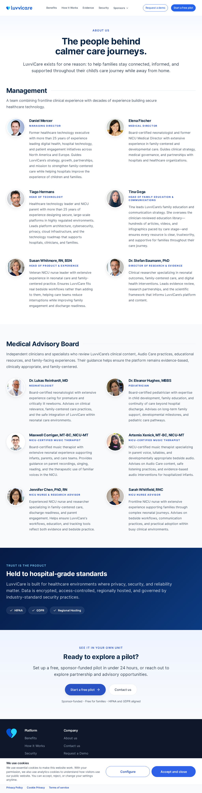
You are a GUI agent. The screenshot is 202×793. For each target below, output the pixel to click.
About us (70, 738)
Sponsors (119, 7)
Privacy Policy (14, 787)
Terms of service (59, 787)
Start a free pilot (183, 7)
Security (104, 7)
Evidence (88, 7)
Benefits (51, 7)
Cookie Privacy (36, 787)
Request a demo (155, 7)
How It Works (70, 7)
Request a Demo (76, 753)
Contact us (123, 690)
